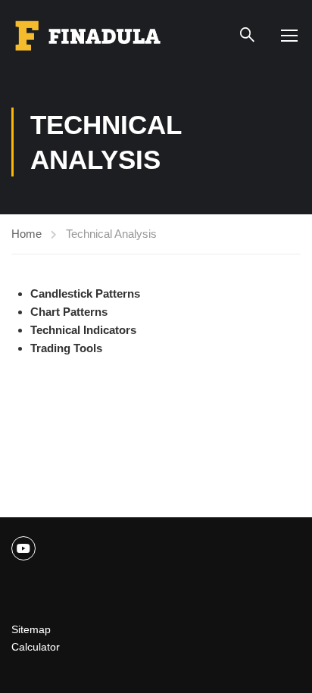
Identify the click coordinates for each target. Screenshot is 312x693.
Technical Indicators (83, 329)
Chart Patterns (69, 311)
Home (26, 233)
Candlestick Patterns (85, 293)
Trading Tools (66, 348)
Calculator (35, 647)
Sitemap (31, 629)
